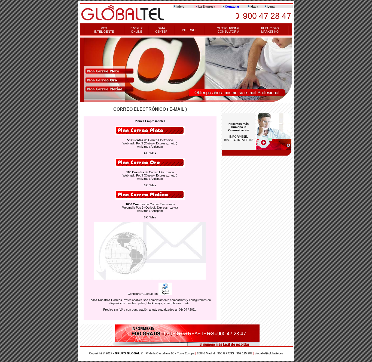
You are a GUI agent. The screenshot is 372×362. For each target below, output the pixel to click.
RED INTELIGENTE (104, 30)
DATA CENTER (161, 30)
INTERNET (189, 30)
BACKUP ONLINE (136, 30)
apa (254, 6)
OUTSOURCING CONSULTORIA (228, 30)
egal (271, 6)
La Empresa (206, 6)
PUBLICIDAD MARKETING (270, 30)
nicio (180, 6)
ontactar (233, 6)
